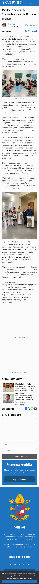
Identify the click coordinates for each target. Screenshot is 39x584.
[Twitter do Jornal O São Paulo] (19, 564)
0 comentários (32, 25)
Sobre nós (19, 527)
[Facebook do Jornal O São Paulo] (10, 564)
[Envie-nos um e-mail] (29, 564)
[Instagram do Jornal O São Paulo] (15, 564)
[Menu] (35, 3)
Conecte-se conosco (19, 557)
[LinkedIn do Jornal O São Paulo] (24, 564)
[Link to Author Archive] (4, 25)
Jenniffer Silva (12, 24)
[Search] (30, 3)
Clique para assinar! (19, 479)
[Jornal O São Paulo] (12, 3)
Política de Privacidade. (25, 578)
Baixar (26, 372)
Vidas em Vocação (15, 372)
